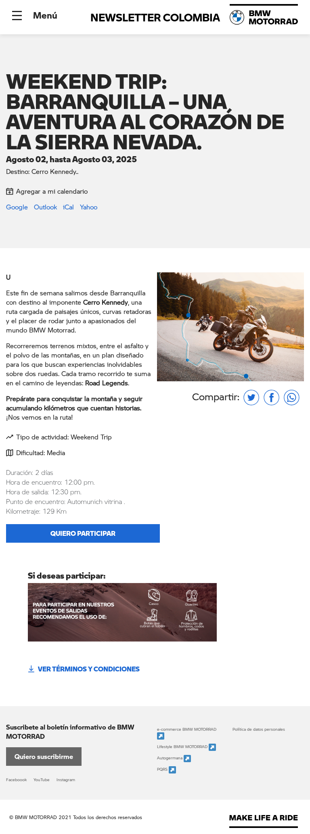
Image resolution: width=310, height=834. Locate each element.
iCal (68, 206)
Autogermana (170, 758)
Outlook (45, 206)
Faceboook (16, 779)
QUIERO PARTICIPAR (82, 533)
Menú (45, 14)
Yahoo (88, 206)
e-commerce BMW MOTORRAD (186, 729)
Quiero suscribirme (44, 756)
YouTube (42, 779)
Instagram (66, 779)
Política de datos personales (258, 729)
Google (17, 206)
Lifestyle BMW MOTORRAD (183, 747)
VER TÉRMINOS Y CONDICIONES (89, 668)
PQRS (163, 769)
